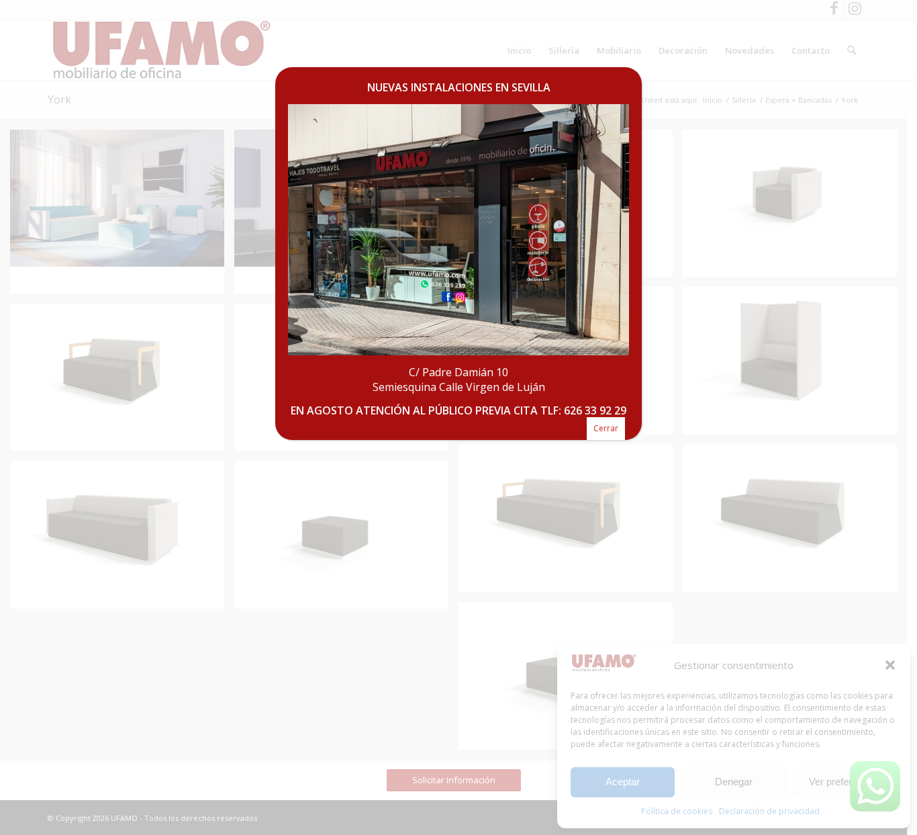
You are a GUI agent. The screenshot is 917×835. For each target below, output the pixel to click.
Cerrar (605, 428)
